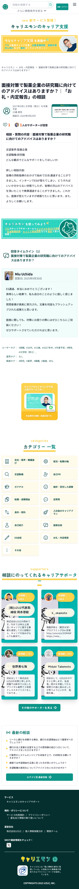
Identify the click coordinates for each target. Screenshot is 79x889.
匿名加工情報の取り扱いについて (27, 817)
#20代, (29, 347)
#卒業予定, (60, 347)
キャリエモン (8, 67)
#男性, (70, 347)
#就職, (22, 347)
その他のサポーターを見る (36, 707)
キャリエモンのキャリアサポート (23, 801)
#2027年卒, (48, 347)
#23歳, (37, 347)
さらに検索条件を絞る (30, 11)
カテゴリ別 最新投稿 (37, 777)
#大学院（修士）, (28, 352)
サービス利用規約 (15, 814)
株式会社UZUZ (14, 831)
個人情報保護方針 (34, 831)
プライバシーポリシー (39, 814)
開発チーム (52, 831)
